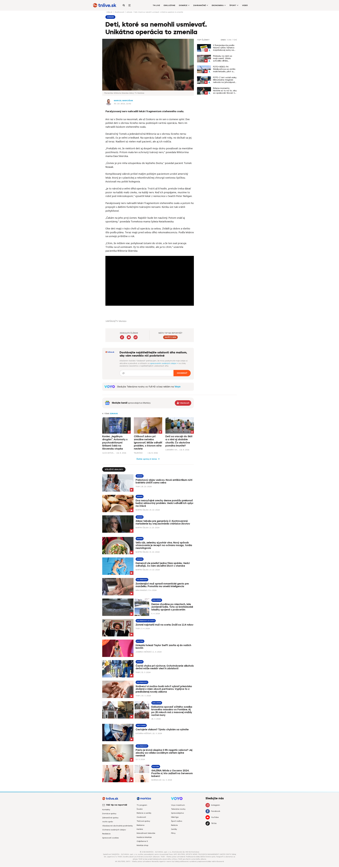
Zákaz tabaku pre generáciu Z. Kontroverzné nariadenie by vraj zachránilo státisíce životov (163, 522)
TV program (142, 805)
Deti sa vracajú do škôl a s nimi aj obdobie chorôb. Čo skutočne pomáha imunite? (178, 441)
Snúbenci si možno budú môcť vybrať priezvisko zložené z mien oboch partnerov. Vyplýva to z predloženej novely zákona (164, 689)
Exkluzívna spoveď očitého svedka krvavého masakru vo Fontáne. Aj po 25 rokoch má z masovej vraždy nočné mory (171, 711)
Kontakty (106, 809)
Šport (232, 5)
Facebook (215, 811)
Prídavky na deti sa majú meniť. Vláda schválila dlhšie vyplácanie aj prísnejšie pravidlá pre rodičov (224, 58)
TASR (138, 487)
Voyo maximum (178, 805)
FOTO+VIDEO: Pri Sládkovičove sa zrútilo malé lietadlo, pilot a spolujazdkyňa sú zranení (224, 69)
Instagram (215, 805)
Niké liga (175, 817)
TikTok (214, 823)
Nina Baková (141, 590)
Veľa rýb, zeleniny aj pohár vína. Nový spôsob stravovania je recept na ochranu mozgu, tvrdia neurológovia (164, 545)
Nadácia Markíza (144, 837)
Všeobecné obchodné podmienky (117, 826)
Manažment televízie (146, 833)
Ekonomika (218, 5)
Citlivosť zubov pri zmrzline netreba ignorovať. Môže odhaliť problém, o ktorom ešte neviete (148, 442)
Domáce (183, 5)
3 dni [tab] (229, 40)
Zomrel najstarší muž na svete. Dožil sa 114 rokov (164, 624)
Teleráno (138, 453)
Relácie (174, 825)
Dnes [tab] (223, 40)
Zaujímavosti (120, 12)
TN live (156, 5)
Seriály (174, 829)
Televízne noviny (178, 809)
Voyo (177, 386)
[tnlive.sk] (104, 5)
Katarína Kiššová (143, 733)
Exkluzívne (169, 5)
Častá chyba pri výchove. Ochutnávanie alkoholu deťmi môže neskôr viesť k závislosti (165, 667)
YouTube (215, 817)
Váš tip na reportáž (116, 805)
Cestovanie (141, 725)
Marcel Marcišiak (123, 100)
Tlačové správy (143, 821)
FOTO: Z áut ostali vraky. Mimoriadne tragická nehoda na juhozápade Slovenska (225, 79)
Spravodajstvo (177, 813)
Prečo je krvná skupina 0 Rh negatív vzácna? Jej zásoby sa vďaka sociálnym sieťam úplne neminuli (164, 753)
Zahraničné (199, 5)
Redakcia (106, 834)
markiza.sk (156, 780)
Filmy (173, 833)
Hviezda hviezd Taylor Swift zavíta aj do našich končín (163, 646)
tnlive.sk (109, 12)
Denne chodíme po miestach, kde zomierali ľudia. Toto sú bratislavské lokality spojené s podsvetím (172, 607)
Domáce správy (109, 813)
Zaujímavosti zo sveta (146, 621)
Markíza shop (142, 845)
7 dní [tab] (234, 40)
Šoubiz (139, 809)
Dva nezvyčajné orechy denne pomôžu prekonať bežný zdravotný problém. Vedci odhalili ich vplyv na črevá (164, 503)
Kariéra (140, 829)
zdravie (129, 12)
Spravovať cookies (110, 838)
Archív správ (107, 822)
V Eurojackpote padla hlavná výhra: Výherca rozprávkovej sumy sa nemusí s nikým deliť (223, 47)
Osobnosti (141, 817)
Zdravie (114, 413)
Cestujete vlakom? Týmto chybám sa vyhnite (162, 729)
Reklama (140, 825)
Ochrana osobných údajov (114, 830)
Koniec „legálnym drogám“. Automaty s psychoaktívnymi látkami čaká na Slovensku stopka (115, 442)
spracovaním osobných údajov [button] (163, 363)
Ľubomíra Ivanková (172, 450)
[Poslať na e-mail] (128, 337)
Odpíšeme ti (142, 841)
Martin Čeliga (142, 510)
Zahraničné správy (110, 818)
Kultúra (140, 641)
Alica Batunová (108, 453)
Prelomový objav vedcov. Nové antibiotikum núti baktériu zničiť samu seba (164, 481)
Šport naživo (176, 821)
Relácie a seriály (144, 813)
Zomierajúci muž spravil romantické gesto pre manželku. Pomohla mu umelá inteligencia (162, 585)
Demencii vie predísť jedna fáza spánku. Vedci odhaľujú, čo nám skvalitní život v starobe (163, 564)
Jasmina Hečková (144, 652)
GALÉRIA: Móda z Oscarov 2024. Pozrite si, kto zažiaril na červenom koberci (172, 773)
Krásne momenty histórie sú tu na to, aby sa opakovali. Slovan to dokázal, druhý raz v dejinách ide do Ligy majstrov (225, 90)
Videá (245, 5)
